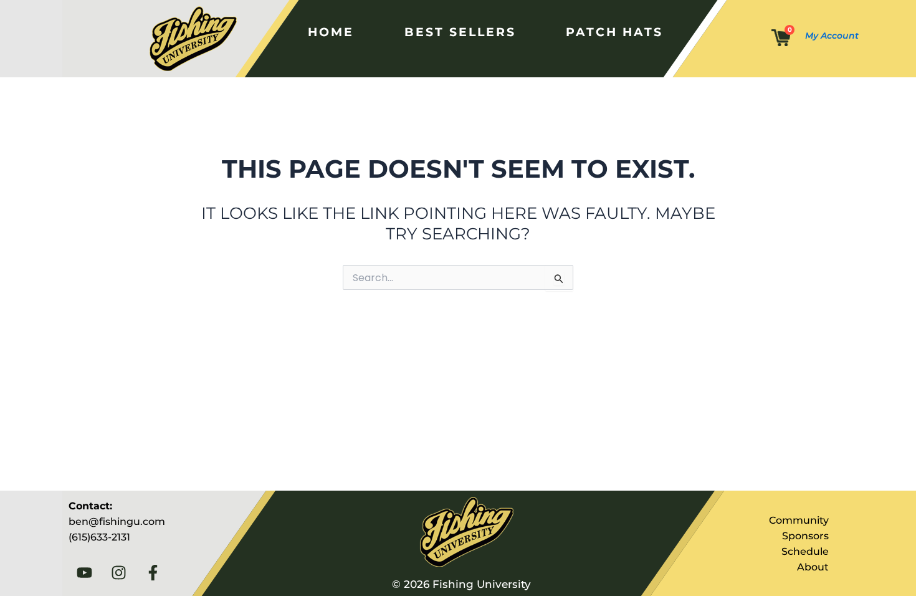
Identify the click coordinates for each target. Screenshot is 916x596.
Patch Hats (614, 31)
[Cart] (780, 38)
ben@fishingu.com (117, 521)
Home (330, 31)
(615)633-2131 (99, 537)
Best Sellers (459, 31)
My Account (832, 35)
